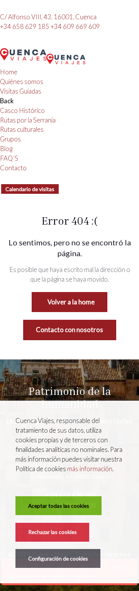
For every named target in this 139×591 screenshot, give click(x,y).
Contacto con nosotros (69, 330)
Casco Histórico (22, 110)
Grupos (10, 139)
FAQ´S (9, 158)
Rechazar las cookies (52, 532)
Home (8, 72)
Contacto (13, 168)
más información (89, 469)
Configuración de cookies (58, 558)
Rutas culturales (22, 129)
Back (7, 101)
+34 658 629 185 (25, 26)
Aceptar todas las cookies (58, 505)
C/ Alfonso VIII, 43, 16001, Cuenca (48, 17)
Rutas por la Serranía (28, 120)
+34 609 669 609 (75, 26)
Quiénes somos (21, 82)
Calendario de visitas (29, 189)
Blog (6, 149)
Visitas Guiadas (20, 91)
